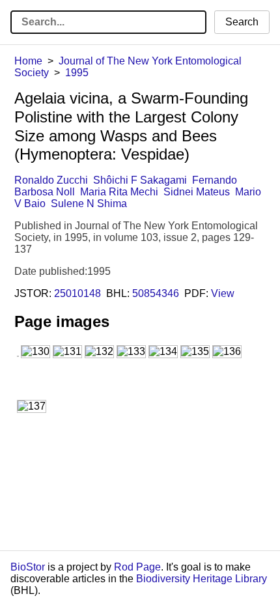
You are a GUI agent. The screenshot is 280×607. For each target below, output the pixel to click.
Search (242, 21)
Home (28, 60)
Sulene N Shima (89, 203)
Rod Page (137, 566)
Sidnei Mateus (196, 191)
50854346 (155, 293)
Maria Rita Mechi (119, 191)
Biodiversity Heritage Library (201, 578)
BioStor (27, 566)
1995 (77, 72)
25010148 (77, 293)
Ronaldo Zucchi (51, 180)
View (222, 293)
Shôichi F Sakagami (140, 180)
